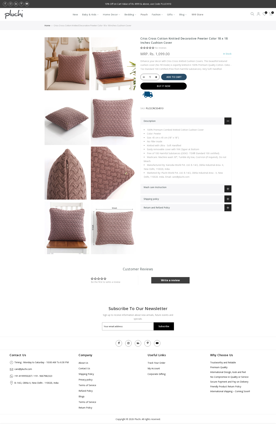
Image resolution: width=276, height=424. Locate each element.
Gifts (170, 14)
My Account (154, 368)
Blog (181, 14)
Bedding (129, 14)
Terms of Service (87, 385)
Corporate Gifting (156, 374)
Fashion (156, 14)
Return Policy (85, 407)
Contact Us (84, 368)
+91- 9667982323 (43, 375)
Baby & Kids (89, 14)
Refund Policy (86, 390)
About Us (83, 362)
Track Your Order (156, 362)
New (75, 14)
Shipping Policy (86, 374)
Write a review (170, 280)
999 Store (197, 14)
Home (47, 25)
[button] (147, 47)
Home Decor (110, 14)
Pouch (144, 14)
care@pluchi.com (23, 369)
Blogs (81, 396)
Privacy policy (85, 379)
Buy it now (163, 86)
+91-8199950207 (23, 375)
